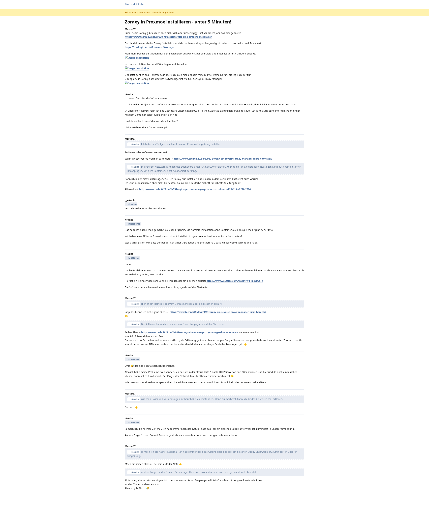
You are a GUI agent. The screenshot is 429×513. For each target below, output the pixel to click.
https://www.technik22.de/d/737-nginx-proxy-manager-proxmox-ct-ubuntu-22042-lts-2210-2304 (195, 189)
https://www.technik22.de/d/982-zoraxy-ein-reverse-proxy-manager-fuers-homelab (218, 312)
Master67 (133, 257)
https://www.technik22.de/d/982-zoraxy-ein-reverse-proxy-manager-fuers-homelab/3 (222, 158)
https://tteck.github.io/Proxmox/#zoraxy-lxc (151, 47)
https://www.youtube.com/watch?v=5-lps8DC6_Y (234, 280)
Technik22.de (134, 4)
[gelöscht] (134, 223)
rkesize (135, 144)
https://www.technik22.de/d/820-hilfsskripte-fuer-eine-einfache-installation (168, 36)
